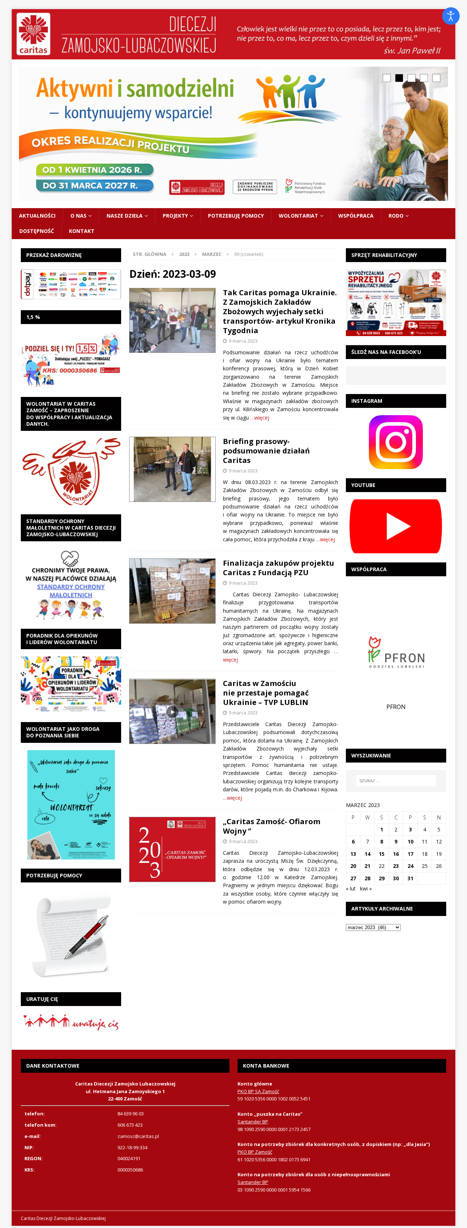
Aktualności (37, 215)
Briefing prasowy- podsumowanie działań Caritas (266, 450)
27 (353, 878)
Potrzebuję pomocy (236, 215)
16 (396, 853)
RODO (396, 215)
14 (367, 853)
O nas (78, 215)
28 (367, 878)
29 (382, 878)
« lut (351, 888)
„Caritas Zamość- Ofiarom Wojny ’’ (271, 826)
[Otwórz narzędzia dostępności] (451, 16)
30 (396, 878)
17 (410, 853)
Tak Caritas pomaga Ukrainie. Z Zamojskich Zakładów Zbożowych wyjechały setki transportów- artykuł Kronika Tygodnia (280, 311)
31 (410, 878)
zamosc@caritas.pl (138, 1136)
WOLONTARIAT (298, 215)
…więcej (259, 417)
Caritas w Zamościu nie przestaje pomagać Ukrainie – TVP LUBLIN (266, 692)
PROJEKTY (175, 215)
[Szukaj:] (396, 781)
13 (353, 853)
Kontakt (81, 230)
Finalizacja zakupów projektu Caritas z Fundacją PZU (278, 567)
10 (410, 841)
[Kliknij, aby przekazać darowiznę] (71, 284)
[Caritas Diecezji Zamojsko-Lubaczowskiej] (233, 55)
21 (367, 865)
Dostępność (36, 230)
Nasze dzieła (125, 215)
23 (396, 865)
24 (410, 865)
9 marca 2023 (243, 341)
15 (382, 853)
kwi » (366, 888)
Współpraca (356, 215)
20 (353, 865)
